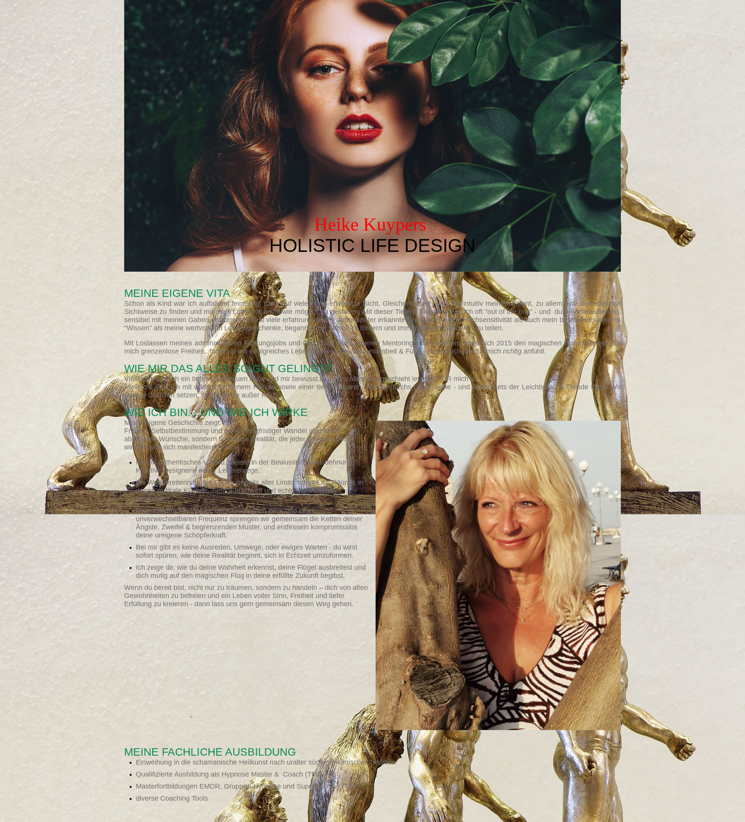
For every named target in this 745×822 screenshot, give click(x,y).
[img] (372, 136)
